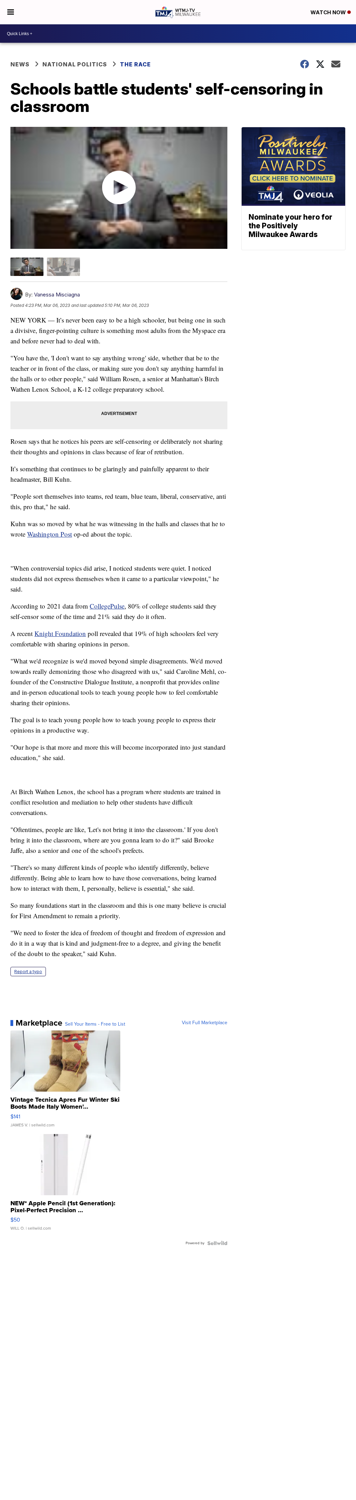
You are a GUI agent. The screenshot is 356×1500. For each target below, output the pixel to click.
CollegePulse (107, 606)
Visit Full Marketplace (204, 1022)
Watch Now (328, 12)
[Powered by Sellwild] (217, 1243)
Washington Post (49, 534)
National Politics (74, 64)
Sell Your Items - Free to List (95, 1024)
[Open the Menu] (10, 12)
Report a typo (28, 971)
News (20, 64)
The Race (136, 64)
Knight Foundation (60, 633)
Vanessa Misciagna (57, 294)
